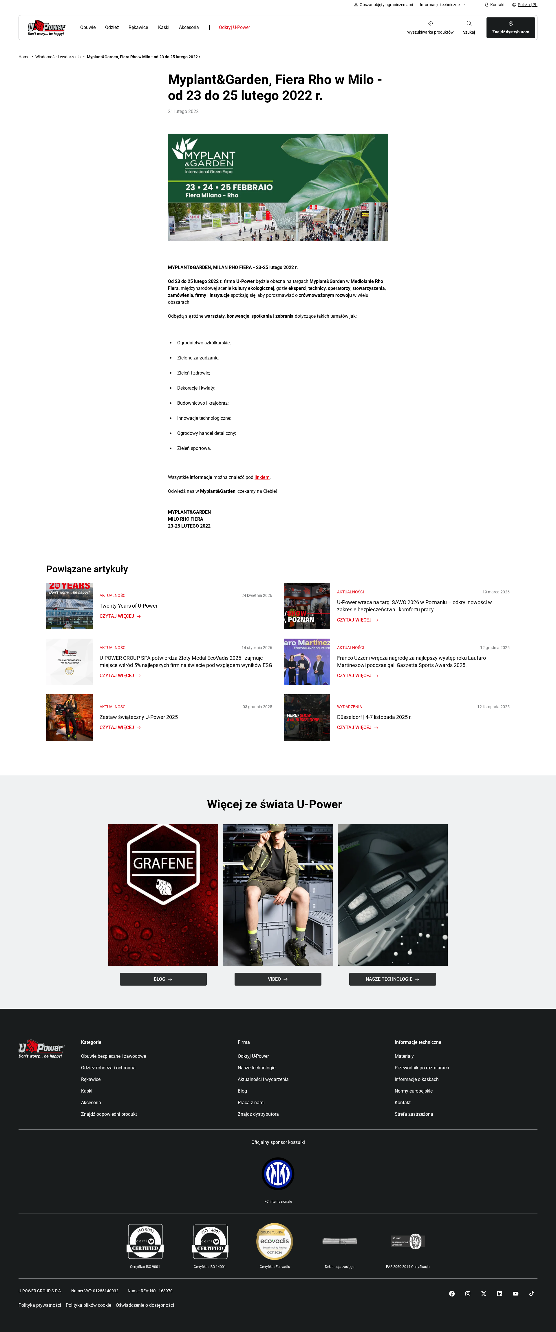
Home (24, 56)
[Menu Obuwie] (98, 27)
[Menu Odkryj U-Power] (255, 27)
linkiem (262, 477)
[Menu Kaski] (172, 27)
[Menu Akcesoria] (203, 27)
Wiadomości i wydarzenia (58, 56)
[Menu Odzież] (122, 27)
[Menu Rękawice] (151, 27)
